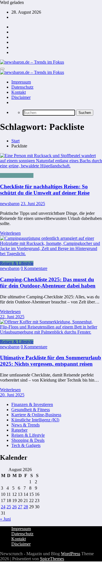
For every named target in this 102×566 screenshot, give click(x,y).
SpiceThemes (52, 558)
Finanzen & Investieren (32, 404)
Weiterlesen (10, 233)
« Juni (5, 519)
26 (14, 506)
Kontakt (18, 92)
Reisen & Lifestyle (16, 175)
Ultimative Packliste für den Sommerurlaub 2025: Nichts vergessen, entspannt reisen (50, 361)
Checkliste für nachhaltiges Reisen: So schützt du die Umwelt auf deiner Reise (45, 190)
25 (9, 506)
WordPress (70, 553)
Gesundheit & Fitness (30, 409)
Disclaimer (21, 97)
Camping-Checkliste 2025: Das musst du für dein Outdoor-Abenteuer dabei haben (47, 282)
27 (20, 506)
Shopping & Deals (27, 440)
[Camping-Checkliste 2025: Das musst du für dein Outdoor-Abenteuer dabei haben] (51, 253)
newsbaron (10, 203)
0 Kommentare (34, 268)
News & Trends (25, 425)
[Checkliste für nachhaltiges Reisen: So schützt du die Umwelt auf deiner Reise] (51, 160)
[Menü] (2, 69)
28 (26, 506)
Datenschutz (22, 87)
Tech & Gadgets (26, 445)
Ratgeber (19, 430)
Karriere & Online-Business (36, 414)
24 (3, 506)
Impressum (21, 82)
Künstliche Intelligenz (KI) (35, 419)
